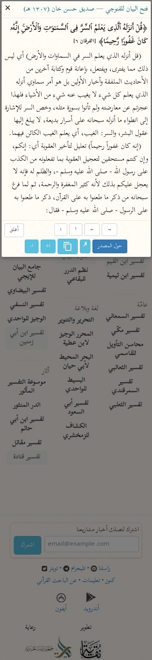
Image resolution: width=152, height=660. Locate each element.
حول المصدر (110, 246)
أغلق (14, 230)
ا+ (48, 246)
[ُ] (85, 246)
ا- (31, 246)
